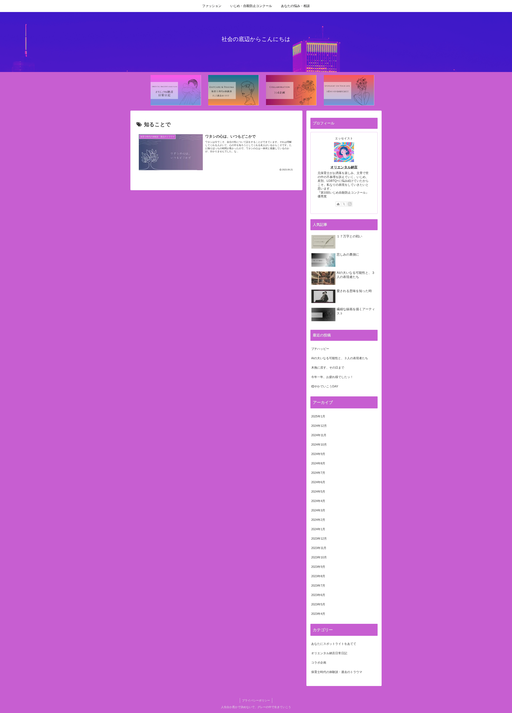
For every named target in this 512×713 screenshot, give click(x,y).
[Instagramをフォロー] (349, 204)
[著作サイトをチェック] (338, 204)
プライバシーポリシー (256, 700)
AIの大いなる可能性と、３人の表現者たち (339, 358)
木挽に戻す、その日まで (327, 367)
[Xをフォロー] (344, 204)
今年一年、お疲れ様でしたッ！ (332, 377)
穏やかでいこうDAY (324, 386)
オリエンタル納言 (344, 167)
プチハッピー (320, 348)
